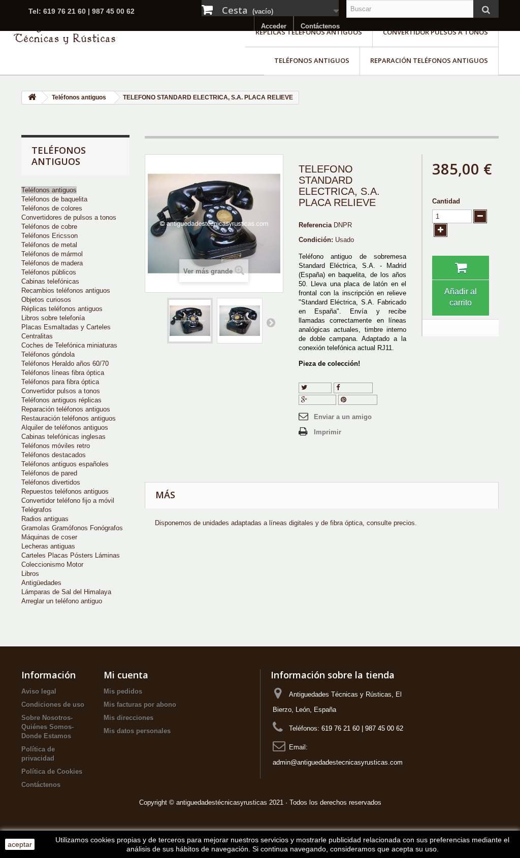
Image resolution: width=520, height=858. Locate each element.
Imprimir (327, 432)
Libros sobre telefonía (53, 318)
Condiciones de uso (52, 704)
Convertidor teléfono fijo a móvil (67, 500)
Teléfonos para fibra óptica (60, 382)
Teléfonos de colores (51, 208)
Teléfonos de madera (52, 263)
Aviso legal (38, 691)
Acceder (273, 26)
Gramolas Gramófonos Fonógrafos (72, 528)
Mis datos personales (137, 731)
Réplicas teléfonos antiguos (308, 32)
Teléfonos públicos (48, 272)
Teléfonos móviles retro (55, 446)
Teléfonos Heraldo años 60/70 (65, 363)
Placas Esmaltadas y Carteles (66, 327)
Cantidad (446, 201)
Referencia (315, 225)
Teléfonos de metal (49, 245)
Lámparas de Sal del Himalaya (66, 592)
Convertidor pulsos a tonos (435, 32)
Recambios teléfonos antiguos (65, 290)
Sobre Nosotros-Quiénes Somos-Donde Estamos (47, 727)
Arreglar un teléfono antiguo (61, 601)
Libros (30, 573)
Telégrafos (36, 509)
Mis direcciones (128, 718)
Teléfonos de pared (49, 473)
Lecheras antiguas (48, 546)
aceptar (20, 844)
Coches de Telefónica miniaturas (69, 345)
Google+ (320, 399)
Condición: (316, 240)
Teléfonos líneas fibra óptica (62, 372)
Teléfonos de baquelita (54, 199)
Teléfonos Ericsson (49, 235)
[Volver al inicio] (32, 97)
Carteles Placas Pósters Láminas (70, 555)
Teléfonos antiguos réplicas (61, 400)
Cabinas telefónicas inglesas (63, 436)
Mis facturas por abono (140, 704)
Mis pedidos (123, 691)
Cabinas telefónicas (50, 281)
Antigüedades (41, 583)
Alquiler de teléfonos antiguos (64, 427)
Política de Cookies (51, 771)
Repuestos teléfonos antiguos (65, 491)
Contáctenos (320, 26)
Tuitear (318, 387)
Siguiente (271, 322)
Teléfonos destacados (53, 455)
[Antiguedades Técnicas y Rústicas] (64, 32)
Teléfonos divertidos (50, 482)
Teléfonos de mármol (52, 254)
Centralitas (37, 336)
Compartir (355, 387)
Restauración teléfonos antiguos (68, 418)
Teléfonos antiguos (311, 60)
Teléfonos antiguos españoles (65, 464)
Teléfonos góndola (48, 354)
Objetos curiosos (46, 299)
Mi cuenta (126, 675)
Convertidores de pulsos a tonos (68, 217)
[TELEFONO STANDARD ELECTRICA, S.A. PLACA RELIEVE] (190, 320)
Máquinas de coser (49, 537)
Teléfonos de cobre (49, 226)
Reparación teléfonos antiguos (429, 60)
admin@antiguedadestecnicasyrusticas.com (338, 762)
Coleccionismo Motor (52, 564)
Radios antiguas (45, 519)
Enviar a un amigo (343, 417)
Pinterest (360, 399)
